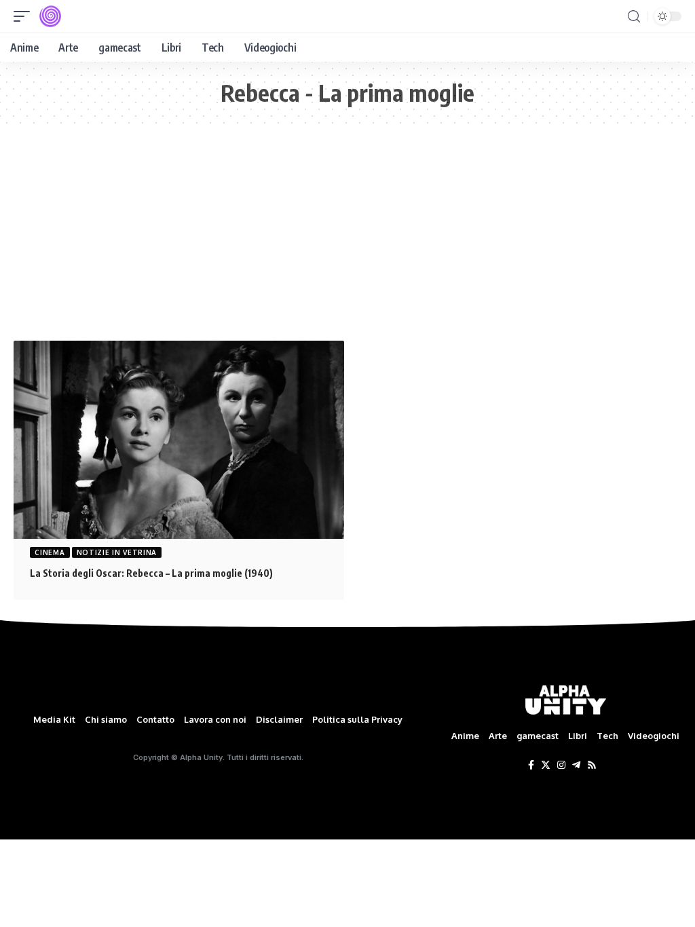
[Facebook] (531, 765)
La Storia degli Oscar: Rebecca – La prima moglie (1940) (151, 573)
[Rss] (592, 765)
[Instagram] (561, 765)
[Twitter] (546, 765)
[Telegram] (576, 765)
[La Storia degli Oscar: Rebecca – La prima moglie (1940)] (179, 440)
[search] (633, 16)
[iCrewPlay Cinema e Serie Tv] (50, 16)
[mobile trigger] (25, 16)
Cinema (49, 552)
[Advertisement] (347, 239)
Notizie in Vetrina (117, 552)
